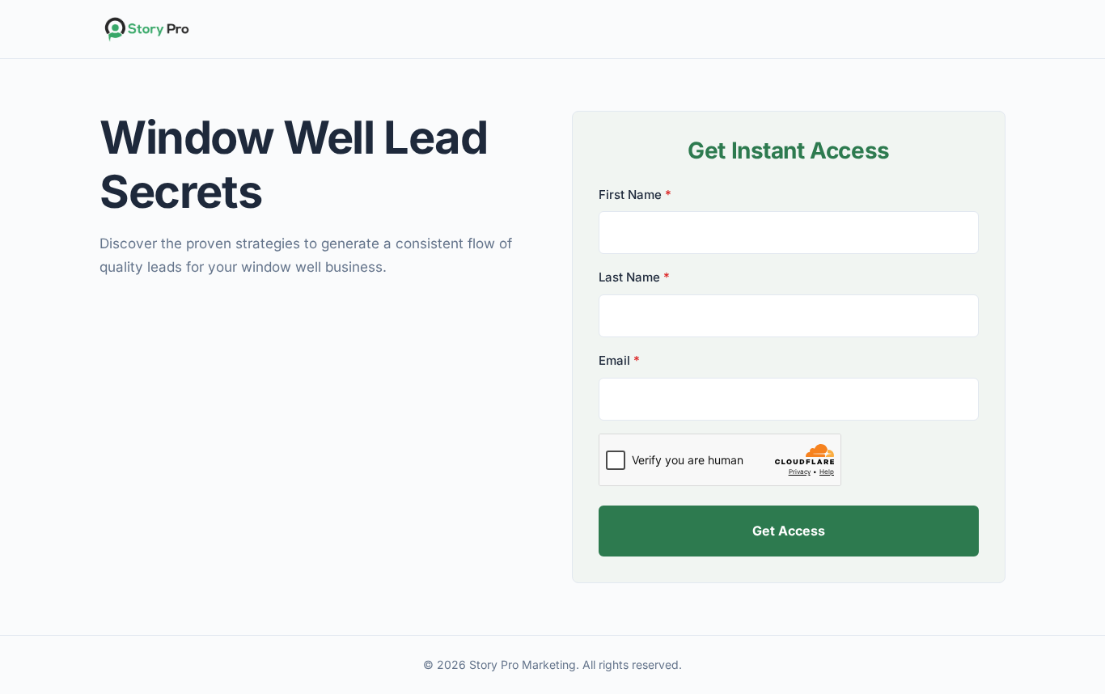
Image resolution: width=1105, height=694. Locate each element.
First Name (635, 194)
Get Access (788, 531)
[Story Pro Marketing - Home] (552, 29)
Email (619, 360)
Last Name (634, 277)
